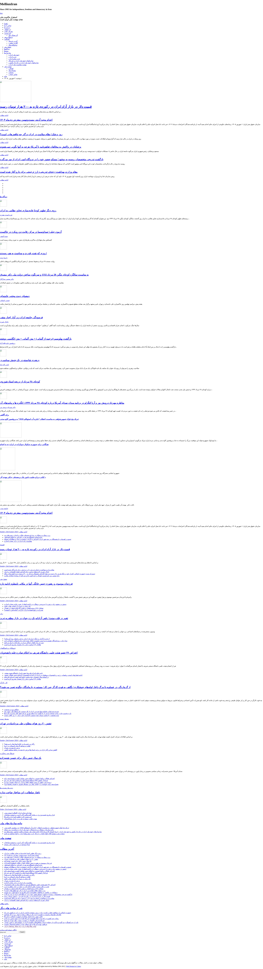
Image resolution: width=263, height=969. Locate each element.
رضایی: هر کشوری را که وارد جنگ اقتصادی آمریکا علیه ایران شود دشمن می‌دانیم (31, 918)
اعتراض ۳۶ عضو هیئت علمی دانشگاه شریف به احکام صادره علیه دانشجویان (39, 652)
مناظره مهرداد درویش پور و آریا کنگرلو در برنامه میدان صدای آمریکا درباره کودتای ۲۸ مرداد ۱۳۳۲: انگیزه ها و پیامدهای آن (62, 403)
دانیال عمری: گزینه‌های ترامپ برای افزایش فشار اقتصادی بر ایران (26, 572)
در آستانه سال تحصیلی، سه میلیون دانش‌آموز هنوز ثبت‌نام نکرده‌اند (26, 677)
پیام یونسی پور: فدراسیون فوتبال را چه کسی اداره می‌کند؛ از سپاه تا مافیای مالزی (31, 576)
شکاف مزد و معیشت (11, 709)
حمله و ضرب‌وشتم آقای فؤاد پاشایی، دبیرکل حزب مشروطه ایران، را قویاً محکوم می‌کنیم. (34, 834)
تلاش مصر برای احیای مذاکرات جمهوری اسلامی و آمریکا (23, 916)
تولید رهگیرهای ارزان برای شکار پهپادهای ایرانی (20, 926)
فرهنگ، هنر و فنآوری (7, 753)
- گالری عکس (13, 43)
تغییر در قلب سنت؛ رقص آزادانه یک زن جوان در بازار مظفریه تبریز (34, 618)
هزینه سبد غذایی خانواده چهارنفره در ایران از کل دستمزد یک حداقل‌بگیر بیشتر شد (31, 711)
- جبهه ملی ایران (13, 55)
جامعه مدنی (4, 508)
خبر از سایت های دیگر (11, 908)
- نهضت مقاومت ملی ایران (17, 65)
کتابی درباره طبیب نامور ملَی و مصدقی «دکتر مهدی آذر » (23, 477)
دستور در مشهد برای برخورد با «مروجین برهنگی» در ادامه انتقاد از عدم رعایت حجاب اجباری (35, 604)
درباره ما (7, 27)
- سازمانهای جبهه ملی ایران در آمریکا (20, 61)
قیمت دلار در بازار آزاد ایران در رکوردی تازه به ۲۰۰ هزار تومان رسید (46, 106)
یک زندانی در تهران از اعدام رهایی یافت (17, 606)
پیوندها (6, 51)
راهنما (6, 23)
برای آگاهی (4, 415)
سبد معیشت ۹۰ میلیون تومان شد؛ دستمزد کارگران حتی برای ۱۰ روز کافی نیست (31, 715)
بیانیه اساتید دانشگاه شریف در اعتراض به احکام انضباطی (23, 537)
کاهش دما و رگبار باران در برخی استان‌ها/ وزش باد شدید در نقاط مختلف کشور (30, 750)
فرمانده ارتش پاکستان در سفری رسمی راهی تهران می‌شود (24, 920)
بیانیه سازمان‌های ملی (11, 823)
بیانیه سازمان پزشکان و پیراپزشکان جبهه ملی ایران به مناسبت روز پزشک (29, 830)
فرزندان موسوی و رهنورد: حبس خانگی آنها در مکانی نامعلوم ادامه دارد (36, 583)
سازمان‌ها (7, 53)
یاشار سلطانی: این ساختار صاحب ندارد (20, 792)
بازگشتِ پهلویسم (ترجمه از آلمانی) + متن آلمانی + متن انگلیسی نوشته (36, 338)
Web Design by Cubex (73, 966)
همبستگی (7, 949)
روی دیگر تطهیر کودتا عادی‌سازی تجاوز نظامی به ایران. (28, 210)
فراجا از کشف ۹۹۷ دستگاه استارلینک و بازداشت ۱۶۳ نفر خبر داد (26, 780)
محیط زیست (4, 719)
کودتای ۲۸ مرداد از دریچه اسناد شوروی (20, 381)
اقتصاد (2, 545)
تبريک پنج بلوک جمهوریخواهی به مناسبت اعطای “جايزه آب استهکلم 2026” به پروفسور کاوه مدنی (39, 419)
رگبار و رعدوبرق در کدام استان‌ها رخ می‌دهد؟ (19, 744)
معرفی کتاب (8, 31)
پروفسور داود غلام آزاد (7, 343)
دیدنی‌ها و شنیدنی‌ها (6, 788)
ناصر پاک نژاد (4, 365)
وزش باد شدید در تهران (12, 748)
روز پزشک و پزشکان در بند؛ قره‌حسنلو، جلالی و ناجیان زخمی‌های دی (27, 535)
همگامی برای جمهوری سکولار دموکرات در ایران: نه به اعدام (24, 444)
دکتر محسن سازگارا (7, 279)
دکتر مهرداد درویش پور (8, 407)
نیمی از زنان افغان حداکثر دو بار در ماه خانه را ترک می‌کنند (24, 643)
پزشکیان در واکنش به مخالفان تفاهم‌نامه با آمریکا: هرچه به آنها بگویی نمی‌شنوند (40, 146)
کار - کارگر (3, 683)
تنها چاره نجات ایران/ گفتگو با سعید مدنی (17, 813)
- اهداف (10, 68)
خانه (5, 76)
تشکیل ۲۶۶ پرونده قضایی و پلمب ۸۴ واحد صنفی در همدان (23, 608)
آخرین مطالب (7, 849)
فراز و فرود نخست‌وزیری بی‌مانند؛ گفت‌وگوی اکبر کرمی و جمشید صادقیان (29, 815)
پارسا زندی (3, 258)
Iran (1, 13)
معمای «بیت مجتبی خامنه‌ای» (15, 296)
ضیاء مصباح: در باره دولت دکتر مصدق (17, 844)
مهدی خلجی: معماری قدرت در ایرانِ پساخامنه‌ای (20, 819)
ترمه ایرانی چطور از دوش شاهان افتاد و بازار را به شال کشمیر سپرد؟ (27, 782)
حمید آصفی (4, 236)
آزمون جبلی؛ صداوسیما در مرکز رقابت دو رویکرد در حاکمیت (31, 232)
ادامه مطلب (4, 115)
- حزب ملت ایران (14, 59)
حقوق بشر (7, 47)
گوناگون (7, 39)
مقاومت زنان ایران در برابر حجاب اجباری (18, 541)
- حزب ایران (12, 57)
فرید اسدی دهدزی (6, 215)
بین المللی (7, 29)
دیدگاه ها (3, 197)
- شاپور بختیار (12, 74)
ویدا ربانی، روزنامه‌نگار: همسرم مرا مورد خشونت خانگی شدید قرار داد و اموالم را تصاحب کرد (35, 641)
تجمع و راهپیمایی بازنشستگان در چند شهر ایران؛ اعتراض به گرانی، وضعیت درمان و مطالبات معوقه (37, 539)
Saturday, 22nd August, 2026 (9, 706)
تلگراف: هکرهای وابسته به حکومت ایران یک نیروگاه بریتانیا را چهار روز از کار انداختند (32, 914)
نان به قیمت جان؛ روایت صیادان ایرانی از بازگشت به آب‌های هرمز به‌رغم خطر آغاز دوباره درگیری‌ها (37, 713)
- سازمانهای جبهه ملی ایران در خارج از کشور (23, 63)
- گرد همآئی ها (13, 35)
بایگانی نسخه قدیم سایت (8, 930)
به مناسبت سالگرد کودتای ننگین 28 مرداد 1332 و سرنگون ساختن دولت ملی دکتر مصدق (44, 274)
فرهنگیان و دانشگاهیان (7, 648)
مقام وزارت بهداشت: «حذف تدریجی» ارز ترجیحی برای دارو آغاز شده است (38, 172)
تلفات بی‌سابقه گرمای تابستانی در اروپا (17, 746)
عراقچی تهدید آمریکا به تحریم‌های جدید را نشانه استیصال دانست (25, 924)
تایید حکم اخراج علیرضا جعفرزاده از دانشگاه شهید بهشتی (23, 673)
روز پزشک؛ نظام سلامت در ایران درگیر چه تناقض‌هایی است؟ (31, 134)
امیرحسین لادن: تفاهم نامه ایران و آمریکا (18, 817)
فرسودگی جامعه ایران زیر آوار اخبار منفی (21, 317)
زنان (1, 614)
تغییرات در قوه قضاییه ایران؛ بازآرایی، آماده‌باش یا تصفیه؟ (23, 610)
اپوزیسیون (7, 33)
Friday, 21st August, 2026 (8, 809)
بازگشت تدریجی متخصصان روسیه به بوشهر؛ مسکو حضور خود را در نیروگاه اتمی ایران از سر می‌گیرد (51, 159)
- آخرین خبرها (12, 41)
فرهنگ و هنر (8, 37)
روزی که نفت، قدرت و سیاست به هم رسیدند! (23, 253)
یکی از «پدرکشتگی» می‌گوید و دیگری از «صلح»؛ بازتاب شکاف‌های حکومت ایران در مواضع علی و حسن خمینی (41, 922)
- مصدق (11, 72)
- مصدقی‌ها (12, 70)
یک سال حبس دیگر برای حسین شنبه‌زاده (20, 758)
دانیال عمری (4, 322)
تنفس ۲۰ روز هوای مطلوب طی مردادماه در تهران (25, 723)
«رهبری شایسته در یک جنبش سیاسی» (19, 360)
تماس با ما (7, 25)
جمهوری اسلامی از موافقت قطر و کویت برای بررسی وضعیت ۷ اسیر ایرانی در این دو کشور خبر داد (37, 913)
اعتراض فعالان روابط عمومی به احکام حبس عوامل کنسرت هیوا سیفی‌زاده (29, 778)
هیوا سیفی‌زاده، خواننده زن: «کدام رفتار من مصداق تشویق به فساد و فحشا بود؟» (31, 784)
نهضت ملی (8, 66)
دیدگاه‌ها (7, 49)
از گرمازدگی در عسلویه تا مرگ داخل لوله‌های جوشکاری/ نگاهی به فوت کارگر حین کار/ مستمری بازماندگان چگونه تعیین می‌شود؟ (65, 687)
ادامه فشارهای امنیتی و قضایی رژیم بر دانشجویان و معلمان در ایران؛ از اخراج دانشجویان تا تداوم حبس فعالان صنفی (43, 675)
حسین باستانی (5, 300)
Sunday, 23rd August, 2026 (9, 532)
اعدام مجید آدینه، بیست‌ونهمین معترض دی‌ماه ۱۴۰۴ (26, 120)
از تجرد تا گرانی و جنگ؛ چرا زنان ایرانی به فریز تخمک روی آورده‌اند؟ (27, 639)
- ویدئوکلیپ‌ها (12, 45)
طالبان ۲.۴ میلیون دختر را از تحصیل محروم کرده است (22, 645)
